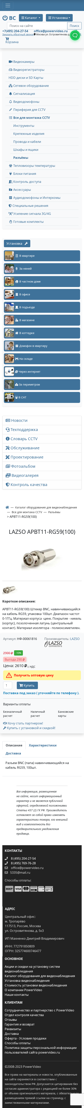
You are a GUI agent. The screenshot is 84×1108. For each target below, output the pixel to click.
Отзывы (11, 1019)
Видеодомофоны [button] (26, 102)
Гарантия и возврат (20, 1024)
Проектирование (26, 457)
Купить (29, 685)
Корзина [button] (12, 42)
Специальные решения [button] (30, 205)
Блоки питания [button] (24, 173)
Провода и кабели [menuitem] (27, 141)
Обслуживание (24, 447)
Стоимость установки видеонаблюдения (36, 985)
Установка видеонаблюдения (27, 980)
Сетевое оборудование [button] (31, 86)
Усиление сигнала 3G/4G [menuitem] (32, 213)
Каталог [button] (31, 18)
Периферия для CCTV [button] (29, 110)
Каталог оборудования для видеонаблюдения (40, 976)
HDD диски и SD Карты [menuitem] (26, 78)
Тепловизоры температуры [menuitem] (34, 165)
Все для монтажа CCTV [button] (31, 118)
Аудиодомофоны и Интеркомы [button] (36, 197)
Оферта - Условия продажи (25, 1038)
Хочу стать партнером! (25, 723)
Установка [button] (59, 18)
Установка (15, 243)
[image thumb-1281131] (10, 589)
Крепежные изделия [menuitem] (28, 134)
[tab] (14, 745)
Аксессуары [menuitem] (22, 189)
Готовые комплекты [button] (28, 221)
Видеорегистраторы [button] (28, 70)
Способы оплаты (17, 1043)
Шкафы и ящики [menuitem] (25, 149)
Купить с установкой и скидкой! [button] (30, 728)
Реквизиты (13, 1029)
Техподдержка (24, 429)
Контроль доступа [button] (27, 181)
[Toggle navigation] (7, 5)
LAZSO (75, 639)
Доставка (12, 1034)
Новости (19, 420)
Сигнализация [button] (24, 94)
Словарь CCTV (24, 438)
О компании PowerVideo (23, 990)
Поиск (74, 26)
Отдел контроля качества (24, 1015)
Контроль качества (29, 484)
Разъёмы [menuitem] (20, 157)
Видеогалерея (24, 475)
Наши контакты (17, 994)
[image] (42, 559)
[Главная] (7, 507)
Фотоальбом (22, 466)
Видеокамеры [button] (23, 62)
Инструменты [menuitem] (23, 126)
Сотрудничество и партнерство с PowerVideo (39, 1010)
